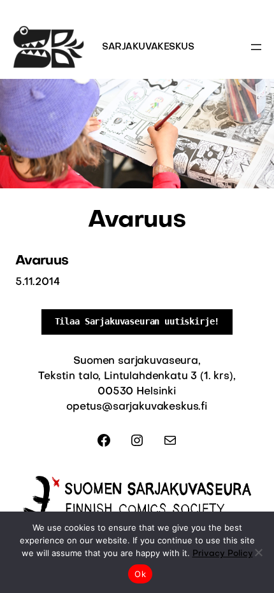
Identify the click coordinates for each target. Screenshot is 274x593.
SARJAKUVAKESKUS (148, 47)
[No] (258, 552)
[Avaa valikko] (256, 47)
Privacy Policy (222, 554)
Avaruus (42, 261)
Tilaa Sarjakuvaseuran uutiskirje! (137, 321)
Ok (140, 574)
